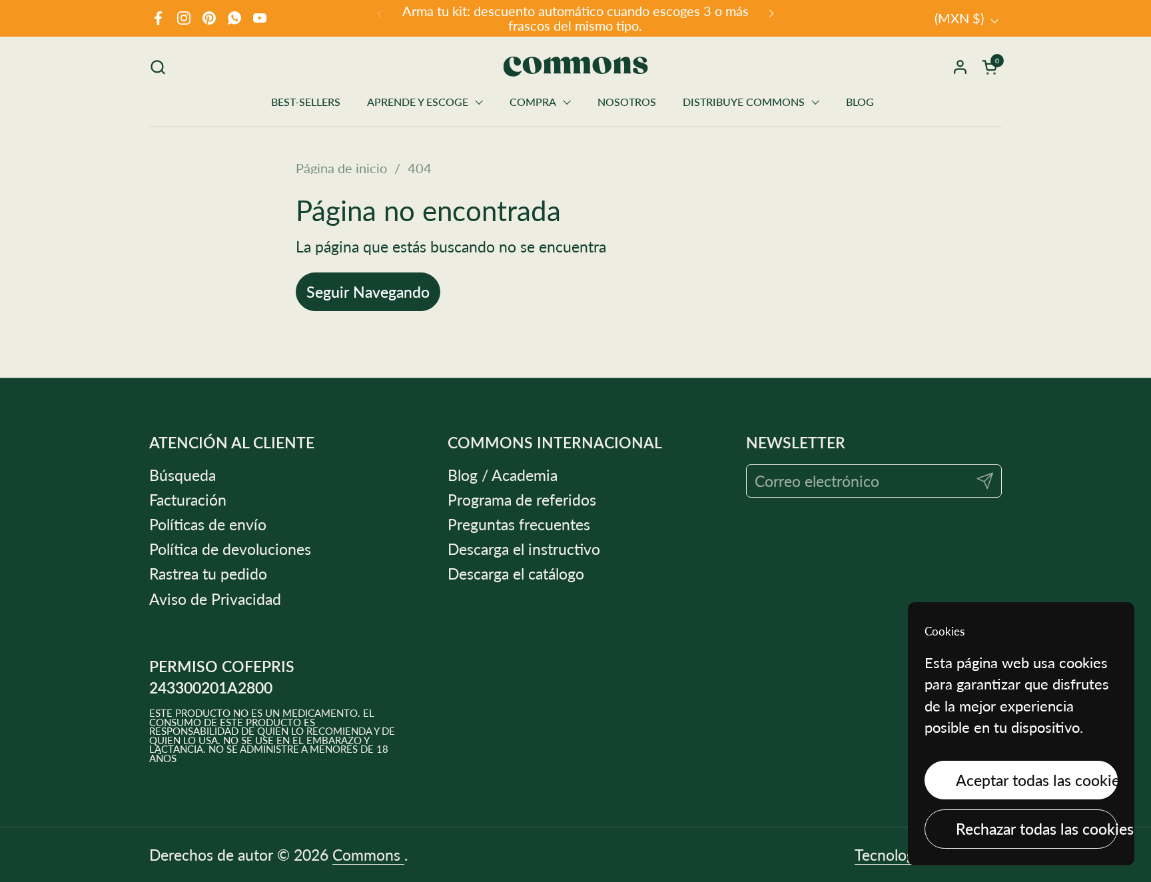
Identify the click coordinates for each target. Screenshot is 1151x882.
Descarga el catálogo (516, 573)
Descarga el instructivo (524, 549)
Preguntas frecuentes (519, 524)
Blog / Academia (503, 475)
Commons (368, 854)
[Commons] (576, 67)
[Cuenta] (960, 67)
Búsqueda (182, 475)
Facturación (187, 499)
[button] (157, 67)
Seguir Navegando (368, 291)
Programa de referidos (522, 499)
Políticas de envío (207, 524)
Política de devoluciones (230, 549)
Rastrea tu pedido (208, 573)
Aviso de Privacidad (215, 599)
